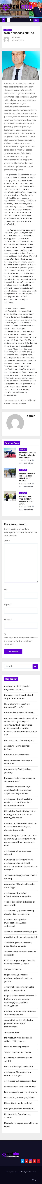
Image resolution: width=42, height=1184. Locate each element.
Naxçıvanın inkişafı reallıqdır (16, 754)
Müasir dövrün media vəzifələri (18, 1103)
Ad (6, 589)
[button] (30, 20)
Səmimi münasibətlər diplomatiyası (20, 1086)
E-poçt (8, 604)
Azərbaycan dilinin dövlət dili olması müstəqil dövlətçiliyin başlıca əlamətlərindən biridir (20, 826)
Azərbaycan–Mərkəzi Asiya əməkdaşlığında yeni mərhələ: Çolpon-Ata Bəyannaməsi (18, 790)
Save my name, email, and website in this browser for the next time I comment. (21, 641)
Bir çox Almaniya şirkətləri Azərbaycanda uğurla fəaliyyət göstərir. (18, 978)
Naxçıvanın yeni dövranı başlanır (19, 740)
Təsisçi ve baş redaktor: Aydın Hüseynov (21, 1172)
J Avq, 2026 (26, 460)
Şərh (7, 540)
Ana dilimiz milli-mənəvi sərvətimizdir (21, 937)
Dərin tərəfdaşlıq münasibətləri (18, 1066)
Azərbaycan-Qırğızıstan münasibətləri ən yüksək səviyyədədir (15, 922)
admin (17, 38)
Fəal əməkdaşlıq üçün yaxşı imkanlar (20, 1092)
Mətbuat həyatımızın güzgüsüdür (19, 1097)
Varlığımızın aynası (12, 969)
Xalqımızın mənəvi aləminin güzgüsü (20, 931)
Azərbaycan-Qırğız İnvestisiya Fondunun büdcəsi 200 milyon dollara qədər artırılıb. (18, 802)
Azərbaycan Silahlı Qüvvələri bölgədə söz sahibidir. (27, 455)
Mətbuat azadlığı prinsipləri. (17, 1046)
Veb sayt (8, 619)
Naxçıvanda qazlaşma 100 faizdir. (19, 712)
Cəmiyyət (7, 30)
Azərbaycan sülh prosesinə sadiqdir (20, 1081)
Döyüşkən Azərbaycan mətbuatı (19, 1108)
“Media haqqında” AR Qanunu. (17, 1052)
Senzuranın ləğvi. (11, 1032)
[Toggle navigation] (8, 20)
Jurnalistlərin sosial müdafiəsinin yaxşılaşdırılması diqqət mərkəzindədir (18, 1023)
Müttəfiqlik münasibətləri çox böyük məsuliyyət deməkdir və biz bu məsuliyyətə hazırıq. (20, 814)
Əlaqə (34, 1180)
